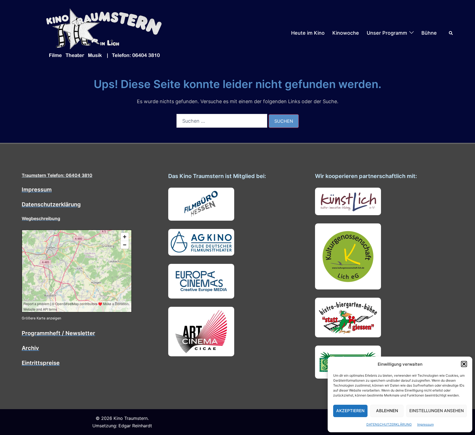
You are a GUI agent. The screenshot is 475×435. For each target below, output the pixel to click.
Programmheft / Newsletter (58, 333)
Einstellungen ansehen (436, 410)
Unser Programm (387, 33)
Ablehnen (387, 410)
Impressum (425, 424)
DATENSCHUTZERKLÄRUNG (389, 424)
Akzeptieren (350, 410)
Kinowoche (345, 33)
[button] (464, 364)
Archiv (30, 348)
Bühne (429, 33)
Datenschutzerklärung (51, 204)
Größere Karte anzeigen (41, 318)
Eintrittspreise (41, 363)
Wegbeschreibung (41, 218)
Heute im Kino (308, 33)
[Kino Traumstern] (104, 32)
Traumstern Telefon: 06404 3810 (57, 175)
